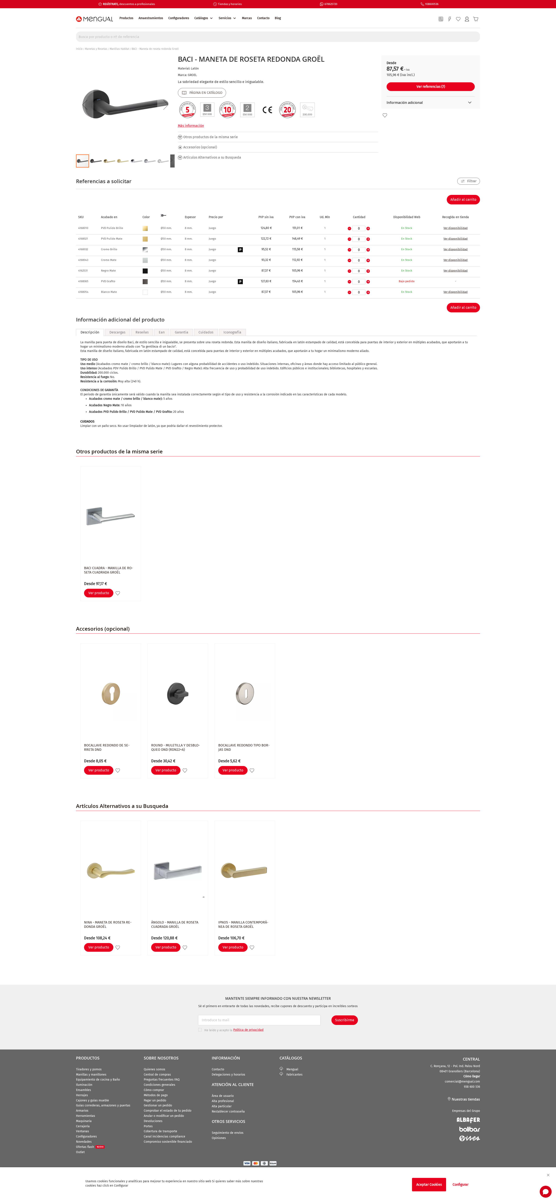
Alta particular (222, 1106)
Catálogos (201, 18)
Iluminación (84, 1085)
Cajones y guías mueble (92, 1100)
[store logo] (94, 19)
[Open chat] (546, 1192)
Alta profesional (223, 1101)
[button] (84, 104)
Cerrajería (83, 1126)
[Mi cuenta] (467, 19)
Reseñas (142, 332)
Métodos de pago (156, 1095)
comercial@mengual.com (462, 1081)
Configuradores (178, 18)
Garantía (181, 332)
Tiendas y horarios (230, 4)
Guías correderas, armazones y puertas (103, 1105)
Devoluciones (153, 1121)
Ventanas (82, 1131)
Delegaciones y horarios (228, 1074)
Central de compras (157, 1074)
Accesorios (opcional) (200, 147)
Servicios (225, 18)
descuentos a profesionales (129, 4)
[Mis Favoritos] (458, 19)
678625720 (330, 4)
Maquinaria (84, 1121)
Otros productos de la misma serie (210, 137)
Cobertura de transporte (160, 1131)
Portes (148, 1126)
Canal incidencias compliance (164, 1136)
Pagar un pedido (155, 1100)
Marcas (247, 18)
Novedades (84, 1142)
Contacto (263, 18)
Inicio (79, 48)
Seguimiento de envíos (227, 1133)
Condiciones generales (159, 1085)
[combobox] (278, 37)
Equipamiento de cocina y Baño (98, 1079)
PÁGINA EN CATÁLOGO (205, 93)
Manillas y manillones (91, 1074)
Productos (126, 18)
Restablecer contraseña (228, 1111)
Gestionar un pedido (158, 1105)
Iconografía (232, 332)
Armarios (82, 1110)
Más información (191, 126)
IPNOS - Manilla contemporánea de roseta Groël (243, 924)
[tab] (90, 332)
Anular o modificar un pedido (164, 1116)
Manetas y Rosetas (96, 48)
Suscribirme (344, 1020)
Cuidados (206, 332)
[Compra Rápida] (449, 19)
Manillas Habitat (119, 48)
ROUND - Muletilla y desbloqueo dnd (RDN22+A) (175, 747)
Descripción (90, 332)
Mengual (290, 1069)
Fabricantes (293, 1074)
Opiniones (219, 1138)
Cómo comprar (154, 1090)
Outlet (80, 1152)
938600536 (432, 4)
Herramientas (85, 1116)
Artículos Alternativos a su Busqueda (212, 157)
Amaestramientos (151, 18)
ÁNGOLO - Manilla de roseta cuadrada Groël (174, 924)
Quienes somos (154, 1069)
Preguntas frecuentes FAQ (162, 1079)
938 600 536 (472, 1087)
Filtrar (472, 181)
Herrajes (82, 1095)
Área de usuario (223, 1096)
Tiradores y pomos (89, 1069)
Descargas (117, 332)
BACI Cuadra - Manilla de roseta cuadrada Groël (108, 570)
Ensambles (83, 1090)
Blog (278, 18)
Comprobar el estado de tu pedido (167, 1110)
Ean (162, 332)
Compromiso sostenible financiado (168, 1142)
